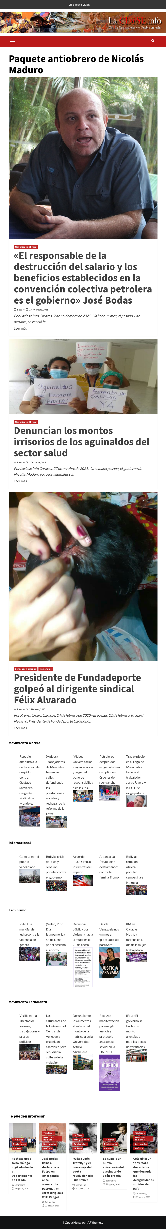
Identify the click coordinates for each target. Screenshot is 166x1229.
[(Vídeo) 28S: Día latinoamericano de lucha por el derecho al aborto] (56, 959)
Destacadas (19, 1144)
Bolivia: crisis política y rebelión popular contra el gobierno (56, 867)
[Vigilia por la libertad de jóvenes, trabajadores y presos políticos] (29, 1051)
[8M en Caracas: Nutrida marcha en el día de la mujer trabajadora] (136, 957)
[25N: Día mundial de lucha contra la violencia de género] (29, 953)
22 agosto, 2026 (52, 1205)
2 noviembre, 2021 (38, 309)
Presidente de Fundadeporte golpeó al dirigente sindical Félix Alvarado (77, 688)
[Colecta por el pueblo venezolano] (29, 876)
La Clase (78, 1135)
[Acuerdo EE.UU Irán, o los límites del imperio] (83, 880)
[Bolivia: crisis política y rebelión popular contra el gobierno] (56, 885)
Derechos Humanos (25, 669)
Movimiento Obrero (25, 247)
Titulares (18, 1139)
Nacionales (46, 669)
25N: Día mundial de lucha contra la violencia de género (29, 934)
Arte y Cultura (81, 1139)
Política (17, 1148)
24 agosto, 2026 (21, 1188)
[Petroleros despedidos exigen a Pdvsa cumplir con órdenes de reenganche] (109, 792)
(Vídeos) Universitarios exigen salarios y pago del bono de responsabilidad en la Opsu (83, 772)
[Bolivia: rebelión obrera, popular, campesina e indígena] (136, 890)
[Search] (152, 40)
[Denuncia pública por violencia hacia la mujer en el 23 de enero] (83, 967)
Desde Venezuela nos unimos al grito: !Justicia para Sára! (109, 934)
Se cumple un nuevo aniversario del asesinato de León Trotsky (113, 1167)
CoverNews (73, 1222)
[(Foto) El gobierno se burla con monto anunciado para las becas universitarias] (136, 1055)
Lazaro (20, 309)
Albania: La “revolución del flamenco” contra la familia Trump (109, 867)
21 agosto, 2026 (82, 1188)
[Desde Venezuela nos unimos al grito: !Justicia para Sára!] (109, 962)
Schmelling (20, 1185)
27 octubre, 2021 (37, 462)
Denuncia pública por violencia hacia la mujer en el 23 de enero (83, 934)
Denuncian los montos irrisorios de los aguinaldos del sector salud (81, 441)
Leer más (20, 328)
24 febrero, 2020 (37, 709)
